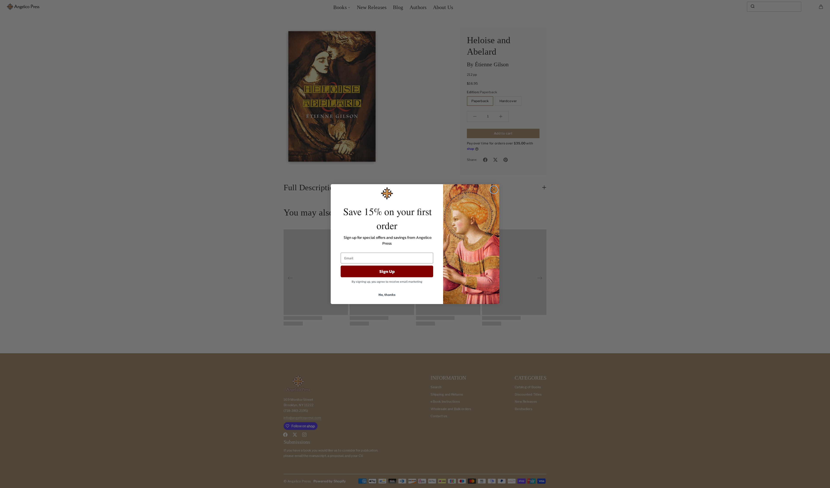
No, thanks (387, 294)
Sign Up (387, 271)
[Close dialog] (494, 189)
